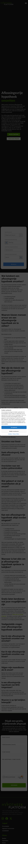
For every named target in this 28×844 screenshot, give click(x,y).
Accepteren (14, 427)
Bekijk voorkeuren (14, 431)
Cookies (10, 433)
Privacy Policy (16, 433)
